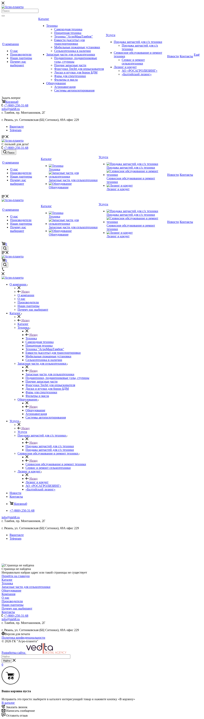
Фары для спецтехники (70, 76)
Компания (8, 594)
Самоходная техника (68, 29)
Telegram (15, 130)
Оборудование (56, 83)
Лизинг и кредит (125, 67)
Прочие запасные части (70, 65)
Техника (52, 25)
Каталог (43, 19)
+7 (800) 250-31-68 (15, 105)
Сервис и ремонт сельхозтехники (133, 61)
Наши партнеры (21, 58)
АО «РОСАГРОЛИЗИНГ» (139, 70)
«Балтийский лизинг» (137, 74)
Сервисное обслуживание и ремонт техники (56, 464)
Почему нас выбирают (18, 63)
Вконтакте (17, 126)
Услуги (110, 35)
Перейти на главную (16, 576)
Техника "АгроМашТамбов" (73, 36)
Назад (25, 291)
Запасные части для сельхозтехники (70, 54)
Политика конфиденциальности (23, 637)
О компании (10, 44)
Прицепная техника (67, 33)
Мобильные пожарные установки (77, 47)
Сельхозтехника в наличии (72, 51)
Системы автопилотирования (74, 90)
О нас (14, 51)
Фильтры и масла (66, 79)
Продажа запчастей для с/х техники (138, 42)
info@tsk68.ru (11, 109)
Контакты (186, 56)
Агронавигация (65, 87)
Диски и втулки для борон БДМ (75, 72)
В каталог (8, 702)
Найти (6, 660)
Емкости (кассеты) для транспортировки (69, 41)
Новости (173, 56)
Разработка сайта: (14, 652)
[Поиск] (3, 15)
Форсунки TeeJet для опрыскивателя (79, 69)
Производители (20, 54)
